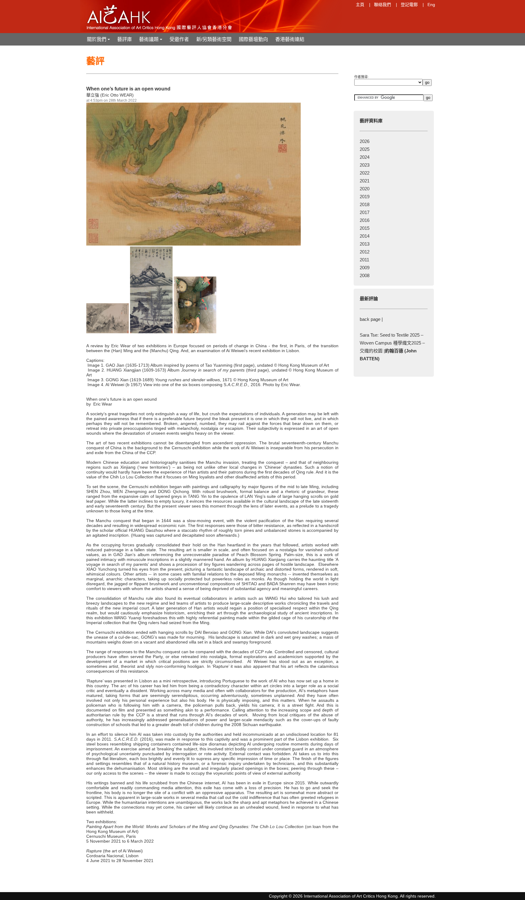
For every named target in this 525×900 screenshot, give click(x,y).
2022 (364, 172)
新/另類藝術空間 (214, 39)
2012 (364, 251)
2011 (364, 259)
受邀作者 (179, 39)
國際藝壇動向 (253, 39)
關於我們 (99, 41)
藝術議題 (151, 41)
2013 (364, 243)
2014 (364, 236)
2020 (364, 188)
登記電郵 (409, 4)
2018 (364, 204)
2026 (364, 141)
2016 (364, 220)
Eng (431, 4)
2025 (364, 149)
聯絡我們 (382, 4)
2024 (364, 157)
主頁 (360, 4)
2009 (364, 267)
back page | (371, 319)
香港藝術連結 (289, 39)
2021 (364, 180)
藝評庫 (124, 39)
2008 (364, 275)
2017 (364, 212)
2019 (364, 196)
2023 (364, 165)
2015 (364, 228)
